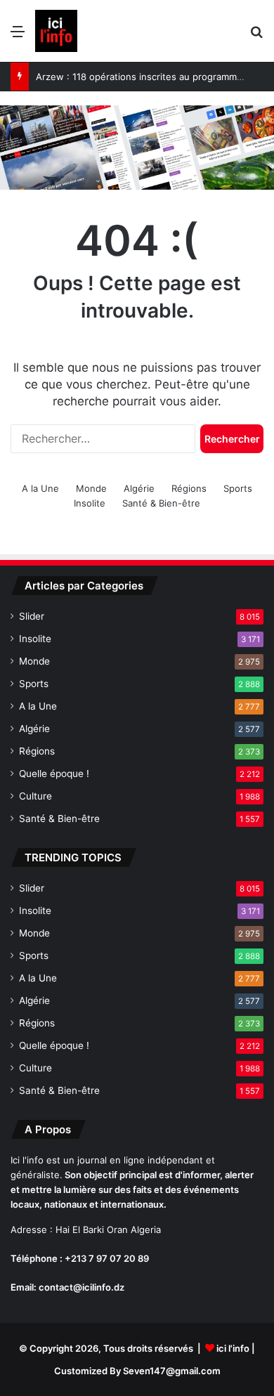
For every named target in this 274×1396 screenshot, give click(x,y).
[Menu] (18, 36)
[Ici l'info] (56, 31)
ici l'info (232, 1348)
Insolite (89, 503)
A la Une (40, 488)
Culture (35, 796)
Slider (31, 616)
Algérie (139, 488)
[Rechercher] (256, 36)
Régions (189, 488)
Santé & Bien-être (161, 503)
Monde (91, 488)
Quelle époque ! (54, 773)
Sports (237, 488)
